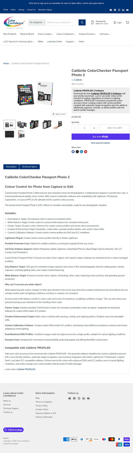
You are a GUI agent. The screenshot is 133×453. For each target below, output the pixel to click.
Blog (37, 398)
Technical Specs (29, 167)
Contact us (7, 412)
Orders (13, 10)
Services (7, 404)
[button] (118, 22)
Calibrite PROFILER (25, 369)
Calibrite (78, 80)
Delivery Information (44, 417)
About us (7, 401)
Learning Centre (54, 41)
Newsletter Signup (45, 10)
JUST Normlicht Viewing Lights (18, 41)
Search (6, 438)
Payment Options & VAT (46, 413)
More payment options (100, 143)
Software (104, 34)
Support (70, 41)
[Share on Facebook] (73, 151)
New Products (9, 34)
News (81, 41)
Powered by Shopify (10, 444)
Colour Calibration (65, 34)
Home (6, 63)
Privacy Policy (42, 405)
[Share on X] (77, 151)
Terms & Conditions (44, 402)
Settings (21, 10)
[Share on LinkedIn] (81, 151)
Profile (5, 10)
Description (11, 167)
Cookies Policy (42, 409)
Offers (40, 41)
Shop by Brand (27, 34)
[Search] (82, 22)
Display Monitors (87, 34)
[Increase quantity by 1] (94, 128)
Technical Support (10, 408)
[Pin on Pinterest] (85, 151)
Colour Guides (45, 34)
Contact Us (31, 10)
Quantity (75, 122)
